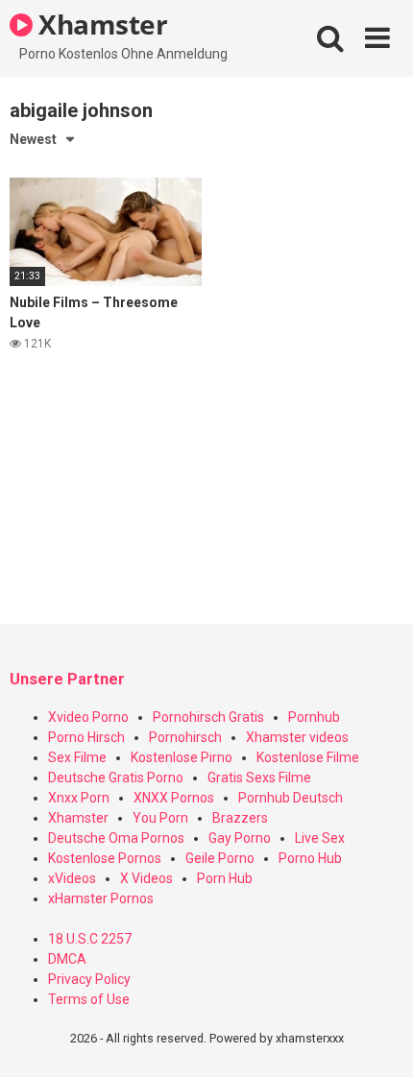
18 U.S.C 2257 (90, 938)
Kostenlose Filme (307, 757)
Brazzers (240, 818)
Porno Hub (310, 858)
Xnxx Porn (78, 797)
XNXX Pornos (174, 797)
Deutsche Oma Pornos (116, 838)
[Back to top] (377, 1038)
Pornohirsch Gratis (208, 717)
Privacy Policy (89, 979)
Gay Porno (239, 838)
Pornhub (314, 717)
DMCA (67, 959)
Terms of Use (89, 999)
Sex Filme (77, 757)
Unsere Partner (67, 679)
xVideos (72, 878)
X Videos (146, 878)
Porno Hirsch (86, 737)
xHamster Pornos (101, 898)
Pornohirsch (185, 737)
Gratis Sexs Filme (259, 777)
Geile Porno (220, 858)
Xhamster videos (297, 737)
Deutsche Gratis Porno (115, 777)
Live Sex (320, 838)
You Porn (160, 818)
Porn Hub (225, 878)
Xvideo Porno (88, 717)
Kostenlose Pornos (104, 858)
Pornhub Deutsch (290, 797)
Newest (33, 139)
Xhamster (100, 24)
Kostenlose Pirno (181, 757)
